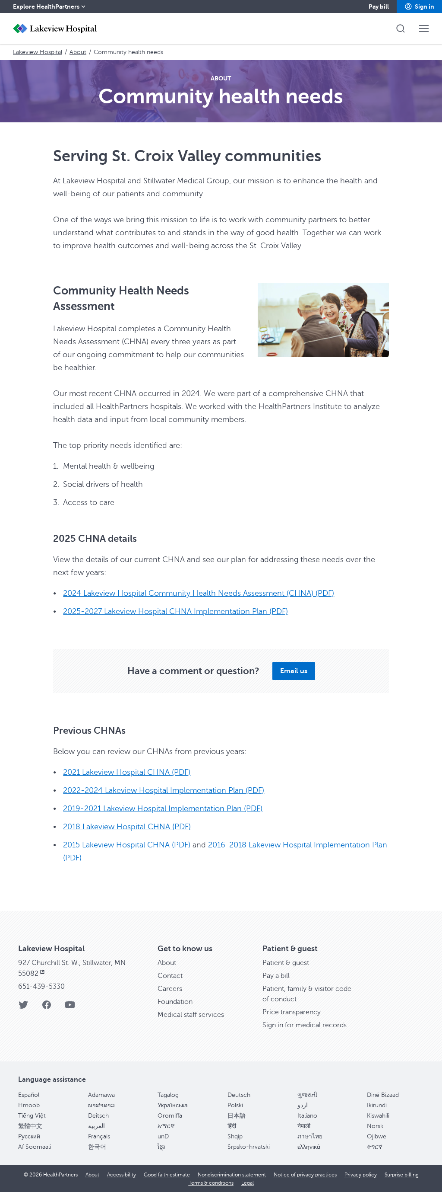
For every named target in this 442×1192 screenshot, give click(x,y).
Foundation (175, 1002)
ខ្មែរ (161, 1147)
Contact (170, 976)
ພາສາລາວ (101, 1105)
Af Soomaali (34, 1147)
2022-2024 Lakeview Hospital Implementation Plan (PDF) (163, 790)
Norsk (375, 1126)
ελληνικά (308, 1147)
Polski (235, 1105)
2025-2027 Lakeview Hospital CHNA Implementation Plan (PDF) (175, 611)
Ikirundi (377, 1105)
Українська (173, 1105)
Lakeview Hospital (37, 52)
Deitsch (98, 1115)
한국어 (97, 1147)
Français (99, 1136)
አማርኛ (166, 1126)
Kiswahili (378, 1115)
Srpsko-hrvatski (248, 1147)
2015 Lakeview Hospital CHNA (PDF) (126, 844)
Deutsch (238, 1095)
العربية (96, 1126)
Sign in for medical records (304, 1025)
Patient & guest (285, 963)
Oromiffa (170, 1115)
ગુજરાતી (307, 1095)
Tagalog (168, 1095)
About (77, 52)
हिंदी (231, 1126)
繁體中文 (30, 1126)
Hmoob (29, 1105)
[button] (419, 6)
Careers (170, 989)
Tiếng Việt (32, 1115)
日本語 (236, 1115)
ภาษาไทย (309, 1136)
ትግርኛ (374, 1147)
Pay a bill (276, 976)
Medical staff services (191, 1015)
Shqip (235, 1136)
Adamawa (101, 1095)
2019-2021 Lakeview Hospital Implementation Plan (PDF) (162, 808)
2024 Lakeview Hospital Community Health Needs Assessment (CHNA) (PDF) (198, 593)
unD (163, 1136)
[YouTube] (70, 1007)
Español (28, 1095)
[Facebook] (46, 1007)
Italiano (307, 1115)
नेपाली (303, 1126)
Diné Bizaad (383, 1095)
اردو (302, 1105)
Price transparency (291, 1012)
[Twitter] (23, 1007)
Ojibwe (376, 1136)
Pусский (29, 1136)
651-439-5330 (41, 987)
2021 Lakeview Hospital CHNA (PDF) (126, 772)
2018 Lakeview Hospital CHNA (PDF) (127, 826)
